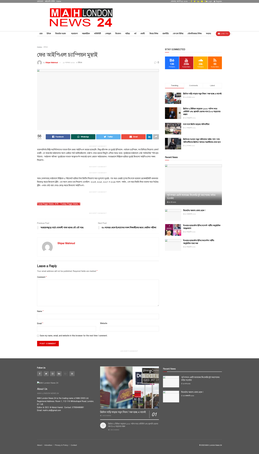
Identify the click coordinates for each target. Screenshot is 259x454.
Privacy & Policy (61, 445)
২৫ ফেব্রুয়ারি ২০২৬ (190, 214)
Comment (42, 277)
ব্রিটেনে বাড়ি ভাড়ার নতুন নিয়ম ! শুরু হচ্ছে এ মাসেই (202, 93)
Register (218, 1)
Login (210, 1)
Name (40, 311)
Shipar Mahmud (51, 62)
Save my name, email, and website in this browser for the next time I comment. (73, 336)
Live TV (224, 34)
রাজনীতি (166, 33)
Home (58, 1)
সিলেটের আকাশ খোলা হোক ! (194, 210)
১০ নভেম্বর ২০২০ (69, 62)
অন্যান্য (208, 33)
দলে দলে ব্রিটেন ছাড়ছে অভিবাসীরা (196, 124)
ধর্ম (135, 33)
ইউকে (80, 62)
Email (40, 323)
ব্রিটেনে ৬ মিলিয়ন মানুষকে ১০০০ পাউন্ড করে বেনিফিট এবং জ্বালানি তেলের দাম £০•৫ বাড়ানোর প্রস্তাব (201, 111)
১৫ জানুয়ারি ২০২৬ (189, 232)
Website (103, 323)
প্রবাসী (143, 33)
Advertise (48, 445)
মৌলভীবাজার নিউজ (195, 33)
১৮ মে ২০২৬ (172, 202)
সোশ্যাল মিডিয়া (178, 33)
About (39, 445)
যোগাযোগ (40, 1)
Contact (74, 445)
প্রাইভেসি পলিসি (50, 1)
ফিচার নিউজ (154, 33)
